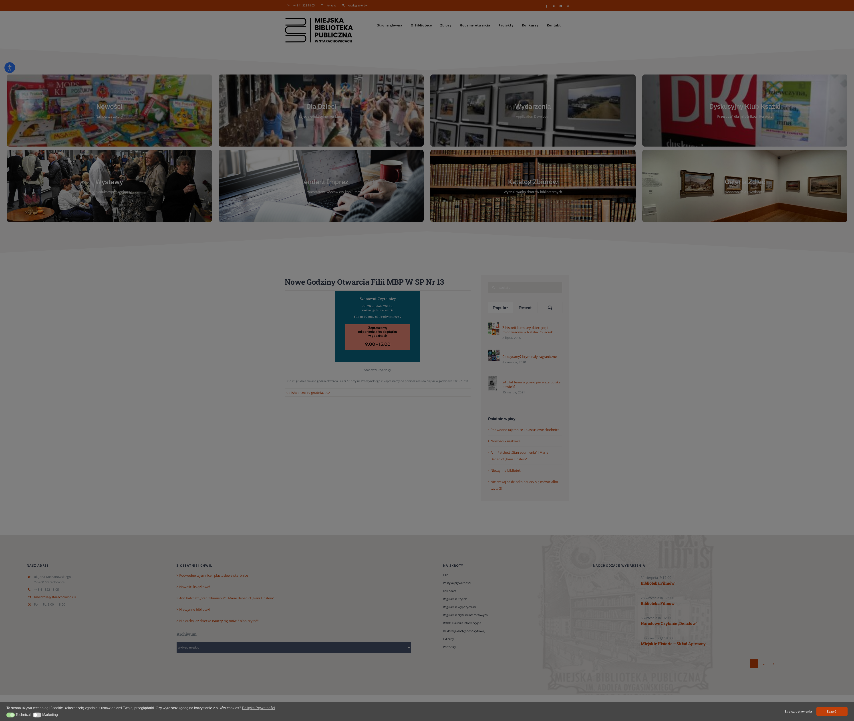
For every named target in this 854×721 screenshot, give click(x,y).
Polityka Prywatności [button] (258, 708)
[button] (10, 715)
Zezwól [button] (832, 711)
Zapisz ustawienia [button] (798, 711)
